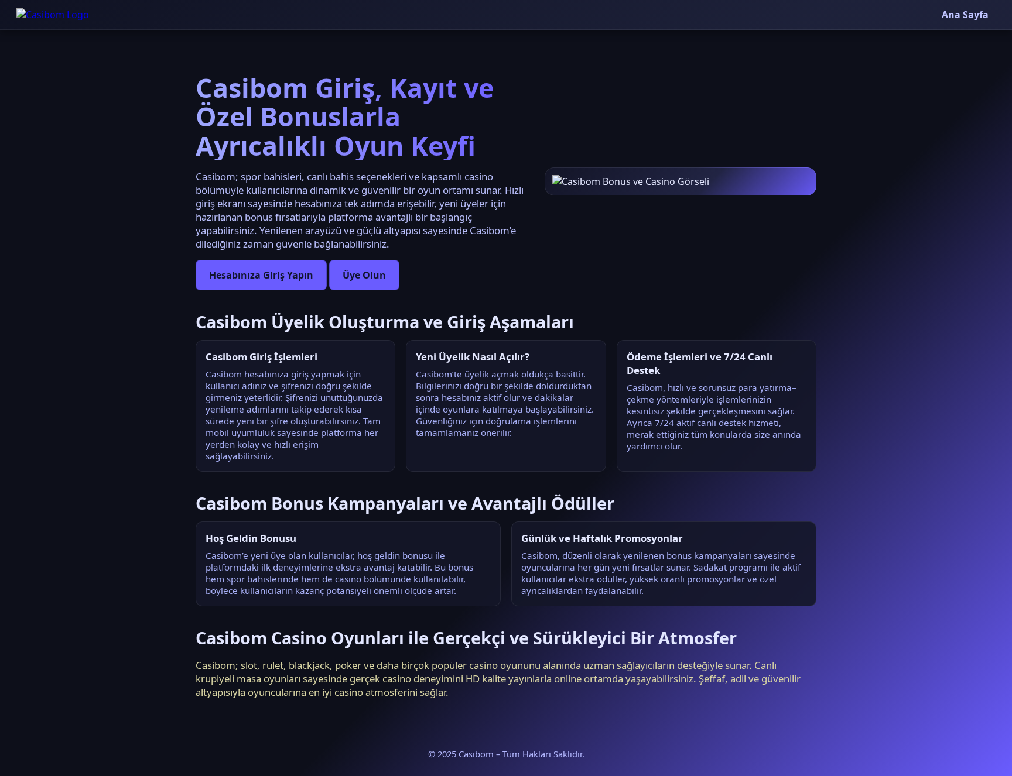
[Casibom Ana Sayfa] (52, 14)
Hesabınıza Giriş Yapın (261, 275)
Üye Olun (364, 275)
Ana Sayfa (965, 14)
